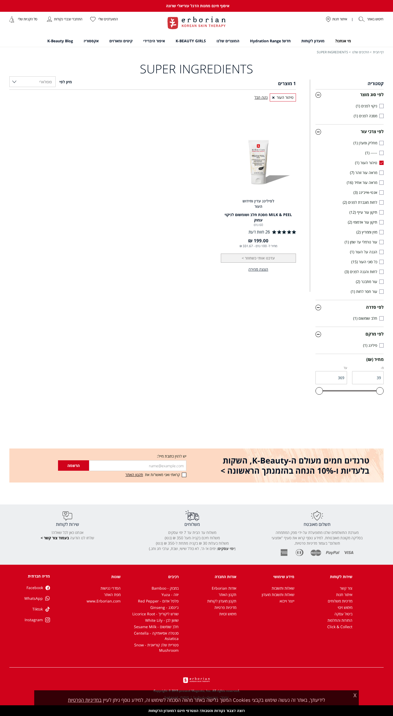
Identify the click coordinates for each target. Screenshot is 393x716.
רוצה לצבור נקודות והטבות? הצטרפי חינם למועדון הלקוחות (196, 710)
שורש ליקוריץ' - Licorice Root (155, 613)
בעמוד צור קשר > (55, 537)
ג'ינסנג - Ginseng (164, 607)
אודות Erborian (224, 588)
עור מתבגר (367, 281)
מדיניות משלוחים (340, 601)
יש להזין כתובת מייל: (171, 456)
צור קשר (346, 588)
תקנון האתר (227, 594)
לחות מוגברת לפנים (360, 202)
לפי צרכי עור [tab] (372, 131)
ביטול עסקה (343, 613)
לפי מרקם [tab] (374, 334)
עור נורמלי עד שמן (361, 241)
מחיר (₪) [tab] (375, 359)
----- (371, 152)
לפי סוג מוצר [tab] (372, 94)
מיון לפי (65, 81)
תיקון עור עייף (363, 212)
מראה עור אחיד (362, 182)
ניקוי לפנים (367, 105)
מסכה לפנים (366, 115)
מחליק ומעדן (366, 142)
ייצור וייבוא (287, 601)
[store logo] (196, 23)
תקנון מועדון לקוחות (221, 601)
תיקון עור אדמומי (363, 222)
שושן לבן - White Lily (162, 620)
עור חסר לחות (364, 291)
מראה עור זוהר (364, 172)
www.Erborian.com (104, 601)
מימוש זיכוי (345, 607)
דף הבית (378, 52)
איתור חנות (344, 594)
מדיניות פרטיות (225, 607)
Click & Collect (339, 626)
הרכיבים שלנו (360, 52)
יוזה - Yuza (170, 594)
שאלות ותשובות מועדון (278, 594)
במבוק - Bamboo (165, 588)
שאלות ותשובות (283, 588)
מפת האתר (112, 594)
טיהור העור (366, 162)
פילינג (370, 345)
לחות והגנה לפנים (361, 271)
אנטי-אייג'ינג (366, 192)
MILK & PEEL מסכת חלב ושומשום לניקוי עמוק (258, 217)
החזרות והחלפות (340, 620)
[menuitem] (343, 41)
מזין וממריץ (367, 232)
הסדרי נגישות (111, 588)
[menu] (196, 42)
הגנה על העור (364, 251)
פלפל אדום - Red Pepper (158, 601)
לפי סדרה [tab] (375, 307)
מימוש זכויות (227, 613)
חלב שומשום (365, 318)
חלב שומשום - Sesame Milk (156, 626)
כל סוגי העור (364, 261)
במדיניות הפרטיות (85, 700)
